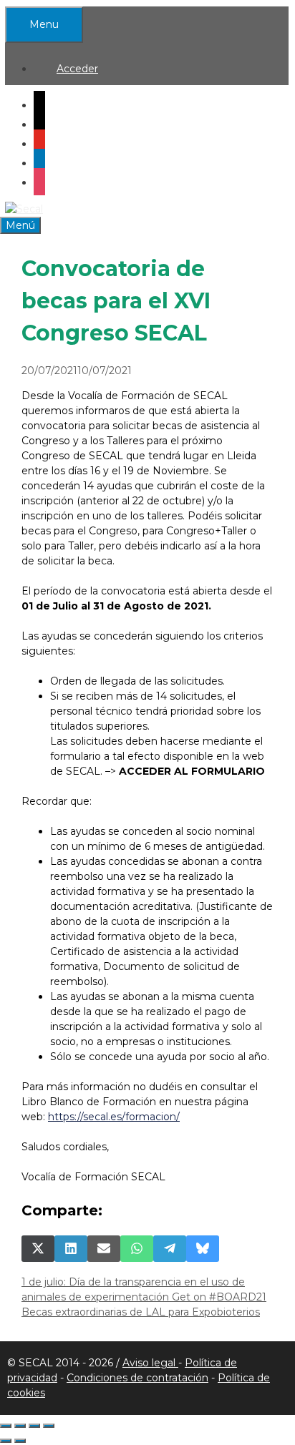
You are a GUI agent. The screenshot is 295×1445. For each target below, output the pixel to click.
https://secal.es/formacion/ (114, 1116)
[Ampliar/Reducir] (5, 1426)
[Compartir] (34, 1426)
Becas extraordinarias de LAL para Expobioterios (140, 1312)
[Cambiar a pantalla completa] (20, 1426)
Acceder (77, 68)
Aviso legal (150, 1362)
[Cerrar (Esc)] (48, 1426)
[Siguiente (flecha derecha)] (20, 1441)
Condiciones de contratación (137, 1377)
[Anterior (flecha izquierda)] (5, 1441)
